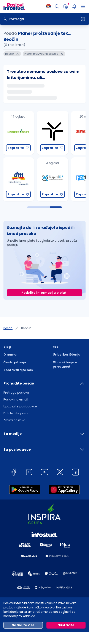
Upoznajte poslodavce (20, 406)
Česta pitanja (14, 362)
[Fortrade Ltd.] (55, 179)
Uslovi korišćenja (66, 354)
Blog (7, 347)
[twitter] (60, 473)
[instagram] (29, 473)
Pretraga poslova (16, 392)
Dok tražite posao (16, 413)
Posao (8, 328)
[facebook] (13, 473)
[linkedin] (75, 473)
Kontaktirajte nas (18, 370)
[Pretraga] (57, 6)
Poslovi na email (15, 399)
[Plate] (65, 6)
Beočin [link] (26, 328)
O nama (9, 354)
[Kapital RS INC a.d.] (21, 179)
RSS (56, 347)
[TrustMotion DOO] (21, 133)
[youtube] (44, 473)
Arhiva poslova (14, 420)
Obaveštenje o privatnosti (65, 364)
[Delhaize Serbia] (55, 133)
